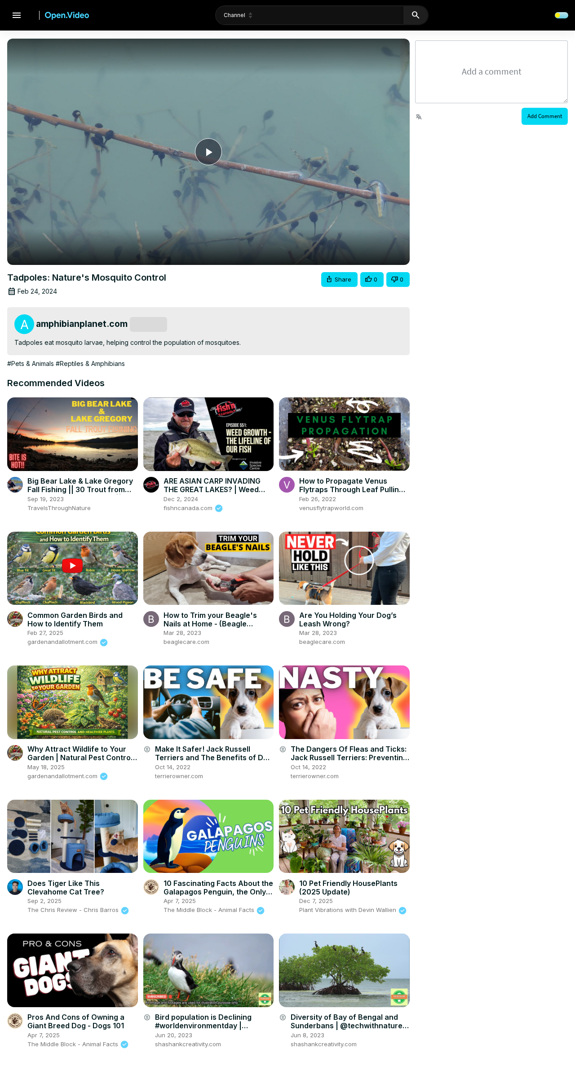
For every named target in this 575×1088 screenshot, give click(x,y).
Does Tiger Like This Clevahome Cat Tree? (65, 887)
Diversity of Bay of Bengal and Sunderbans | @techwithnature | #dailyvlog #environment (349, 1026)
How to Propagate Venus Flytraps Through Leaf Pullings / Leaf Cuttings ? (353, 489)
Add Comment (544, 116)
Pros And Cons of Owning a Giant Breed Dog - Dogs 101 (75, 1021)
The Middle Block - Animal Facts (210, 909)
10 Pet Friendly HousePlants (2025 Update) (348, 887)
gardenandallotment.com (63, 641)
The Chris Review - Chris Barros (73, 909)
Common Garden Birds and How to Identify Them (75, 619)
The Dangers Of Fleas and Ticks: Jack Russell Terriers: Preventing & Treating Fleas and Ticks (349, 757)
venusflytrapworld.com (331, 507)
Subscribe (148, 324)
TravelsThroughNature (59, 507)
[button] (339, 279)
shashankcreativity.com (188, 1044)
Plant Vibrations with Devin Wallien (348, 909)
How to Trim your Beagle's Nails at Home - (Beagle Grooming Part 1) (210, 624)
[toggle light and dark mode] (561, 15)
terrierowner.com (179, 776)
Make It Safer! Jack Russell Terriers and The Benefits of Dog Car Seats (213, 757)
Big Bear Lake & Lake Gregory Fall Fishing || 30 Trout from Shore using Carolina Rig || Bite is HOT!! (82, 493)
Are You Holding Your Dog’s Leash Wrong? (348, 619)
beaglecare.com (186, 641)
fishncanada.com (189, 507)
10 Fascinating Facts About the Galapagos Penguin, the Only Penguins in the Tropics (218, 892)
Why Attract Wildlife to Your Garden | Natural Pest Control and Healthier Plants (80, 757)
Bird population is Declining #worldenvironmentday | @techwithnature (203, 1026)
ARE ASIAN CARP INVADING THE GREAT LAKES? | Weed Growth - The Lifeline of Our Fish (213, 493)
